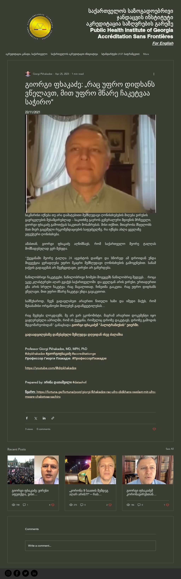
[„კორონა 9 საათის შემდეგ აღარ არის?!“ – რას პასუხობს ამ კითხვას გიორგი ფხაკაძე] (90, 470)
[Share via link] (52, 418)
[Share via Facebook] (26, 418)
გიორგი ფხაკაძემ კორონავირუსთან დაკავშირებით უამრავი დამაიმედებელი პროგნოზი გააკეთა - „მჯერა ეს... (147, 492)
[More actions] (154, 74)
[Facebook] (16, 573)
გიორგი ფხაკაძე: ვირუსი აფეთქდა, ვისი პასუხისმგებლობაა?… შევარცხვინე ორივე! (30, 492)
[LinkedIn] (34, 573)
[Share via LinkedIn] (44, 418)
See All (170, 448)
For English (162, 43)
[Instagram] (8, 573)
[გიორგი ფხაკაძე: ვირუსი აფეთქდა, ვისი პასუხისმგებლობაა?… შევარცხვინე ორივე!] (33, 470)
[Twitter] (25, 573)
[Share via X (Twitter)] (35, 418)
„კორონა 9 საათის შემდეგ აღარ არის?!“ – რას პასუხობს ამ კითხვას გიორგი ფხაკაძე (88, 492)
